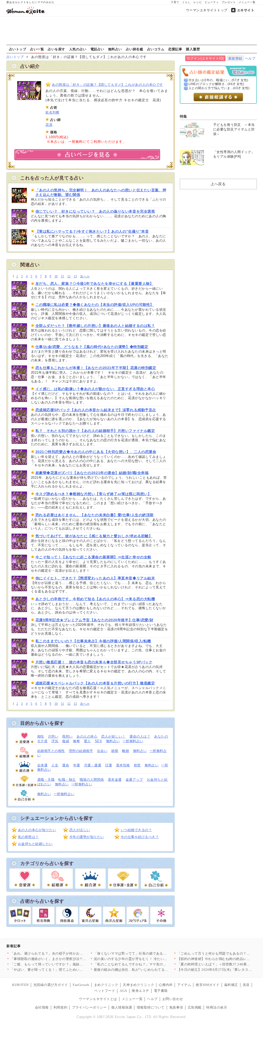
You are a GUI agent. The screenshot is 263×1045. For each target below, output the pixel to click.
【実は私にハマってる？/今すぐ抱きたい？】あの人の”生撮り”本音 (92, 231)
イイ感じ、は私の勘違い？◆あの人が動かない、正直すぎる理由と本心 (95, 389)
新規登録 (235, 58)
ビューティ (212, 2)
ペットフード (104, 991)
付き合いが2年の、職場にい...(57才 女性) (218, 80)
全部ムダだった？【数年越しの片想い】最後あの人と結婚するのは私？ (95, 326)
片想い (53, 736)
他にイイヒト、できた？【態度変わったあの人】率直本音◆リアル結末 (95, 578)
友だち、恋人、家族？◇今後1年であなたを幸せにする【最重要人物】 (94, 283)
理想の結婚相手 (81, 751)
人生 (54, 765)
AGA (123, 991)
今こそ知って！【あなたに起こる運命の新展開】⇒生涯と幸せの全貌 (93, 557)
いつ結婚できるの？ (136, 830)
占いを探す (56, 49)
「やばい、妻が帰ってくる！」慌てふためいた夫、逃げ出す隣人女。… (65, 970)
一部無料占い (133, 741)
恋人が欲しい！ (113, 736)
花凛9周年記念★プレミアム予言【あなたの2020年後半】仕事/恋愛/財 (94, 620)
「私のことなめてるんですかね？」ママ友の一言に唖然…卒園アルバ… (149, 964)
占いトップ (17, 49)
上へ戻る (218, 184)
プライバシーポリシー (89, 1007)
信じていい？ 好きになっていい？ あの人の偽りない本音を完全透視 (95, 211)
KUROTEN (20, 985)
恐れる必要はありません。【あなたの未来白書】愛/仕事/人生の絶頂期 (94, 515)
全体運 (42, 765)
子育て (175, 2)
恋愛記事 (175, 49)
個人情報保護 (121, 1007)
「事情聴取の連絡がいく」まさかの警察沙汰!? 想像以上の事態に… (63, 959)
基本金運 (115, 780)
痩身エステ (140, 991)
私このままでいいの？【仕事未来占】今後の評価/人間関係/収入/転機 (93, 641)
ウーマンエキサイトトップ (207, 10)
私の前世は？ (28, 837)
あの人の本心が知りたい (37, 830)
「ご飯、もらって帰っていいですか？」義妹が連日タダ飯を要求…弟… (65, 964)
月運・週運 (92, 765)
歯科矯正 (231, 985)
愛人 (87, 741)
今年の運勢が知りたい (86, 837)
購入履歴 (193, 49)
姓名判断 (52, 112)
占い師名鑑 (134, 49)
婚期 (114, 751)
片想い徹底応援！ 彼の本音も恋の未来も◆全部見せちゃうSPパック (94, 662)
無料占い (115, 49)
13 (75, 276)
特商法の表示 (216, 1007)
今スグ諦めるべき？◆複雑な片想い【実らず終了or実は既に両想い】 (93, 494)
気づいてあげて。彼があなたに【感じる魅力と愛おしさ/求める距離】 (94, 536)
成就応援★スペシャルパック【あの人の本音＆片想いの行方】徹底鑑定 (95, 683)
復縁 (65, 741)
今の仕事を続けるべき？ (140, 837)
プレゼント (229, 2)
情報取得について (151, 1007)
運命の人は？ (139, 736)
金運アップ (134, 780)
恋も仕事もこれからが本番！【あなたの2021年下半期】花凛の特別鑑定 (95, 368)
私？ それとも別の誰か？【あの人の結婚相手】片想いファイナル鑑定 (95, 431)
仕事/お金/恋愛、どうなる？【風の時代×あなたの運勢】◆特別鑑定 (91, 347)
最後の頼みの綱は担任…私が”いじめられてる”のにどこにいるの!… (146, 970)
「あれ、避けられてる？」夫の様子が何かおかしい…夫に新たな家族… (65, 953)
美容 (246, 985)
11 (62, 276)
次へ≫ (85, 276)
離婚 (125, 751)
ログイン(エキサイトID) (205, 58)
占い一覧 (37, 49)
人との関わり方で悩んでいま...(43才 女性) (219, 88)
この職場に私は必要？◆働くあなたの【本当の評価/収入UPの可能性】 (94, 305)
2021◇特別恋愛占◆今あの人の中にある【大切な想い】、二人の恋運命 (95, 452)
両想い (67, 736)
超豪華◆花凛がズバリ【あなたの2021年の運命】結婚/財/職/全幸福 (92, 473)
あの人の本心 (87, 736)
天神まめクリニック (138, 985)
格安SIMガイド (207, 985)
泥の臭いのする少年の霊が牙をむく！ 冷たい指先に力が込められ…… (148, 959)
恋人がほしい (79, 830)
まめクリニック (106, 985)
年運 (76, 765)
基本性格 (123, 765)
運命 (65, 765)
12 (69, 276)
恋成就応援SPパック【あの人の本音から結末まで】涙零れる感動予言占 (95, 410)
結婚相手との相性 (51, 751)
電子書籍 (161, 991)
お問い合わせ (172, 999)
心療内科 (166, 985)
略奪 (76, 741)
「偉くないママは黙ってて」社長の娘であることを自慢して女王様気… (149, 953)
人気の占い (78, 49)
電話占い (97, 49)
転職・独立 (67, 780)
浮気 (54, 741)
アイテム (184, 985)
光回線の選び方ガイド (50, 985)
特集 (183, 116)
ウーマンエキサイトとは (98, 999)
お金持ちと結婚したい (35, 844)
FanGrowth (81, 985)
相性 (40, 736)
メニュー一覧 (247, 2)
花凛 (48, 125)
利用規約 (60, 1007)
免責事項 (176, 1007)
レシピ (197, 2)
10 (56, 276)
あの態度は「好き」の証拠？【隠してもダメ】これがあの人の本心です (107, 85)
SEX (98, 741)
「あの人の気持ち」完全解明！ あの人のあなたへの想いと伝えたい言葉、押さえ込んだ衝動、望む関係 (100, 192)
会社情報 (42, 1007)
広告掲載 (195, 1007)
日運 (108, 765)
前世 (137, 765)
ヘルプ (250, 58)
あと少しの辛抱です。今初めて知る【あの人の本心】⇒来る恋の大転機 (95, 599)
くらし (186, 2)
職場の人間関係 (92, 780)
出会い (102, 751)
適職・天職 (46, 780)
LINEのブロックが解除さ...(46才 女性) (216, 84)
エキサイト (246, 10)
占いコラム (156, 49)
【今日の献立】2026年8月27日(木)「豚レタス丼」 (216, 970)
